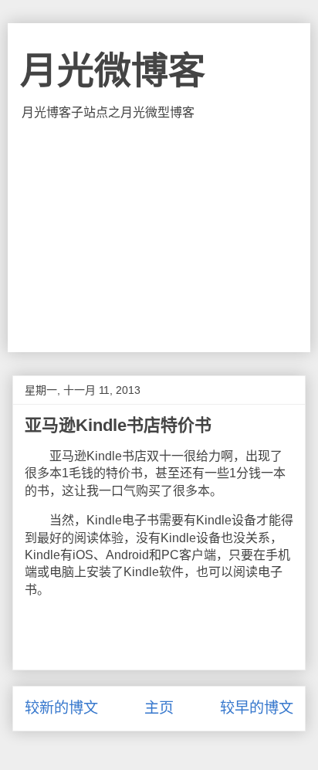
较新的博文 (61, 708)
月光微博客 (112, 70)
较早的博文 (256, 708)
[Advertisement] (158, 236)
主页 (159, 708)
